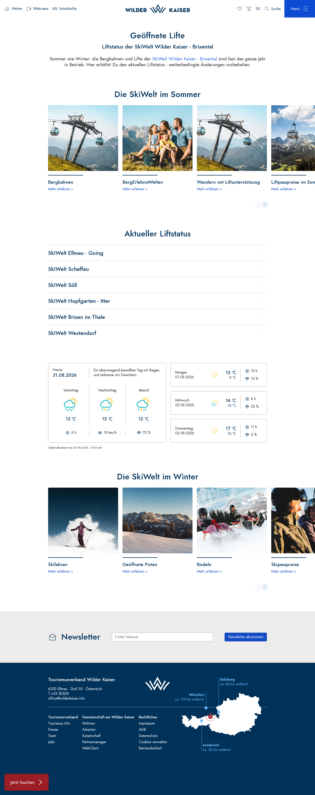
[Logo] (157, 8)
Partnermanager (94, 742)
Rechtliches (148, 717)
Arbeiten (89, 729)
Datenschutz (148, 736)
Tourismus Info (59, 723)
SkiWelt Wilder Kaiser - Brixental (185, 58)
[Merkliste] (240, 9)
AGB (142, 729)
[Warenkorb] (249, 9)
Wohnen (88, 723)
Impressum (147, 723)
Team (52, 736)
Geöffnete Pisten (139, 564)
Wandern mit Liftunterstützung (228, 182)
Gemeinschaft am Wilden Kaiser (108, 717)
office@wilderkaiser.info (66, 698)
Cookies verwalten (153, 742)
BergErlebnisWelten (142, 182)
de (258, 9)
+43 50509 (60, 693)
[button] (264, 204)
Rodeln (204, 564)
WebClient (90, 748)
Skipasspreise (285, 564)
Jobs (51, 742)
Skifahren (58, 564)
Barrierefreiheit (150, 748)
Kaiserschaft (91, 736)
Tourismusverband (63, 717)
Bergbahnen (60, 182)
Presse (53, 729)
